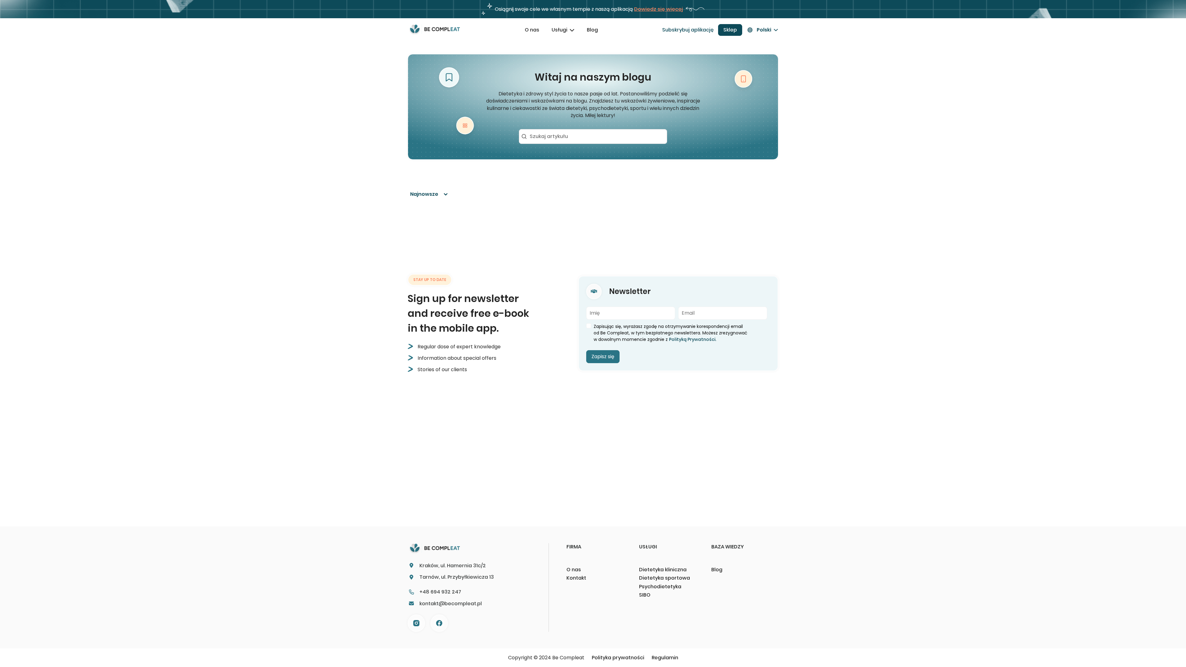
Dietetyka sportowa (664, 577)
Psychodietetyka (660, 586)
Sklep (730, 29)
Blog (592, 29)
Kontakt (576, 577)
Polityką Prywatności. (692, 339)
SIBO (644, 594)
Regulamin (665, 657)
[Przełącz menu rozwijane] (572, 29)
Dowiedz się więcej (658, 9)
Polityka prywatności (618, 657)
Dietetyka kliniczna (663, 569)
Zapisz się (602, 356)
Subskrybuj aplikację (688, 29)
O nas (532, 29)
